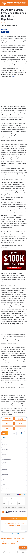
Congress (12, 543)
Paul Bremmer (5, 23)
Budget (3, 541)
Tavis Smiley (17, 538)
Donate (23, 547)
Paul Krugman (8, 538)
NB (2, 538)
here (13, 76)
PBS (23, 538)
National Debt (5, 543)
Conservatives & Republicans (15, 541)
